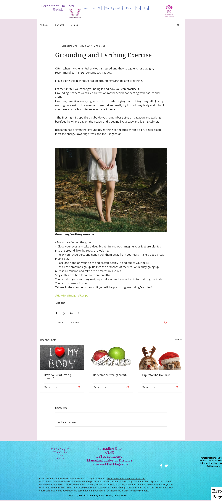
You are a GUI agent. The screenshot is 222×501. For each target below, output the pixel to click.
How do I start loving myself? (57, 376)
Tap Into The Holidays (156, 375)
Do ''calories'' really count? (110, 375)
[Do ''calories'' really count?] (111, 357)
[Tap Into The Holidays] (160, 357)
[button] (178, 25)
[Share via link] (78, 313)
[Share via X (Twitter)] (64, 313)
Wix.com (129, 495)
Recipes (74, 24)
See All (178, 339)
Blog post (59, 24)
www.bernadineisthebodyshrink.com (126, 478)
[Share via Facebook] (56, 313)
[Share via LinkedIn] (71, 313)
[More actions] (165, 46)
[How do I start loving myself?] (62, 357)
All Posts (44, 24)
